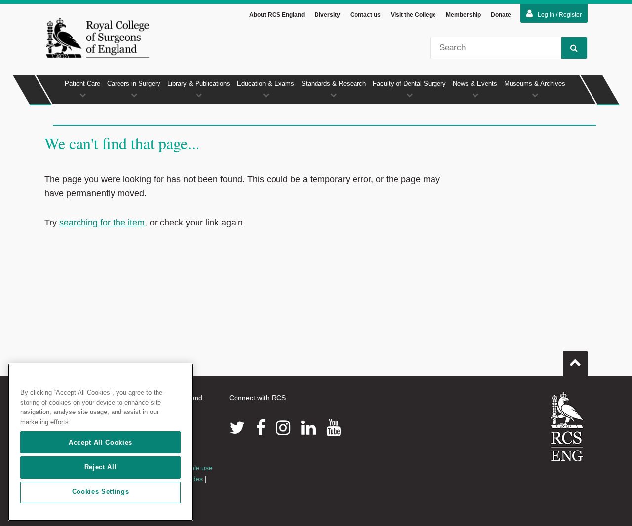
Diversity (327, 14)
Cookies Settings (100, 492)
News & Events (475, 83)
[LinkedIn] (308, 427)
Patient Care (82, 83)
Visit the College (413, 14)
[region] (100, 442)
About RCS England (277, 14)
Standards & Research (333, 83)
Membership (463, 14)
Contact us (365, 14)
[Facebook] (260, 427)
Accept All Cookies (100, 442)
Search (574, 48)
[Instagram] (283, 427)
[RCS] (567, 426)
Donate (501, 14)
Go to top (575, 363)
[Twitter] (237, 427)
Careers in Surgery (133, 83)
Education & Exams (265, 83)
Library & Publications (198, 83)
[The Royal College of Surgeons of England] (97, 37)
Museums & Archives (534, 83)
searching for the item (102, 222)
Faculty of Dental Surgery (409, 83)
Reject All (100, 467)
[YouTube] (333, 427)
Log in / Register (560, 14)
